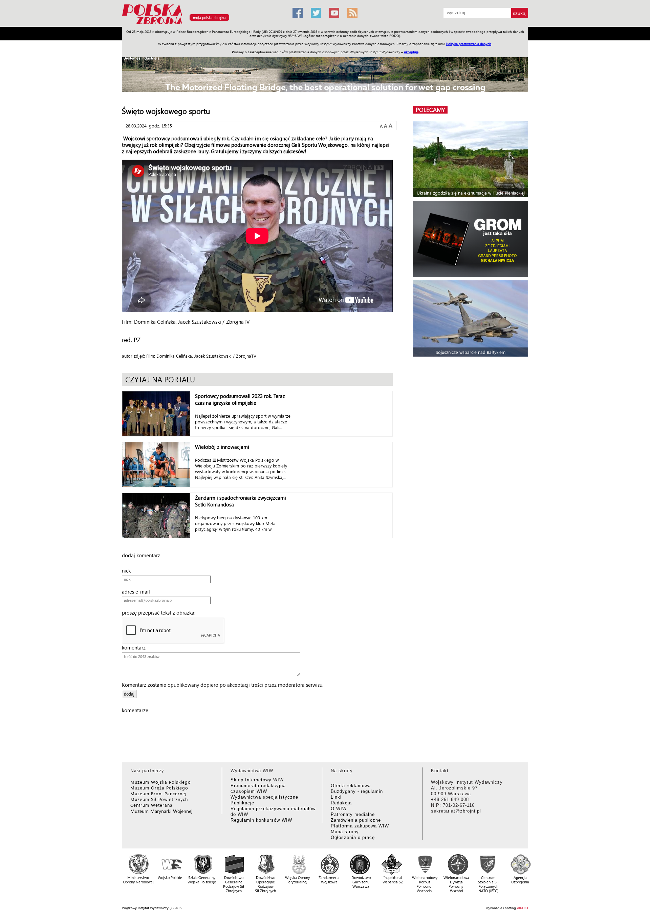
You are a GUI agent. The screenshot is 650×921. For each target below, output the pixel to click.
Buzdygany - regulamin (357, 791)
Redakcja (341, 802)
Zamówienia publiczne (356, 820)
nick (128, 570)
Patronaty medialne (353, 814)
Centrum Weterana (151, 805)
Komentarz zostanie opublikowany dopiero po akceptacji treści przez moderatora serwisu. (222, 684)
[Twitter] (316, 13)
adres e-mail (138, 591)
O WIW (339, 808)
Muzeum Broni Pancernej (158, 793)
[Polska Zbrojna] (203, 24)
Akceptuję (411, 52)
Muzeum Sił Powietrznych (159, 799)
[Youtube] (334, 13)
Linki (336, 797)
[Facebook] (297, 13)
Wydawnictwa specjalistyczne (264, 797)
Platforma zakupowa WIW (360, 825)
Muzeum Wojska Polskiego (160, 782)
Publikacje (242, 802)
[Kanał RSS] (352, 13)
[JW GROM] (471, 239)
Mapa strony (345, 831)
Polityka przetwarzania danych (468, 44)
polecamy (430, 110)
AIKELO (522, 908)
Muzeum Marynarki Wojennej (161, 811)
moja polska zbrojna (209, 17)
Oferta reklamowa (351, 785)
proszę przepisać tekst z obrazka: (160, 612)
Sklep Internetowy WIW (257, 779)
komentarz (136, 647)
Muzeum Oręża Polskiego (159, 787)
